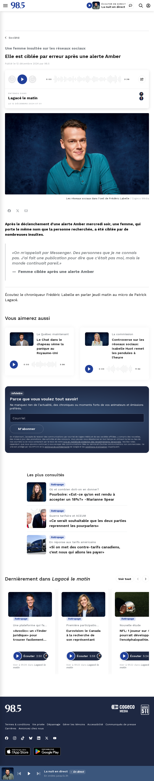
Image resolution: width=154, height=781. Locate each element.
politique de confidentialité (57, 447)
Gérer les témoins (74, 724)
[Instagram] (14, 738)
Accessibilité (95, 724)
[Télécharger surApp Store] (17, 751)
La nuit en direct (113, 6)
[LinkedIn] (38, 738)
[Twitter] (17, 211)
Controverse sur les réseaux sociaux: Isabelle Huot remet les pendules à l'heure (128, 348)
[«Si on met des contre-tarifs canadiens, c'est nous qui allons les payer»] (36, 544)
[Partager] (142, 79)
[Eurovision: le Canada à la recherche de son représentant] (83, 604)
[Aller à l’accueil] (18, 7)
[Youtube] (54, 738)
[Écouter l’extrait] (22, 79)
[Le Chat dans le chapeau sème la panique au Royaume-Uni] (21, 339)
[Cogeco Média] (123, 711)
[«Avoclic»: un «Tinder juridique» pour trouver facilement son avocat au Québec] (30, 604)
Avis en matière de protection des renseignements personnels (92, 442)
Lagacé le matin (22, 98)
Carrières (10, 728)
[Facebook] (9, 211)
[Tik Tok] (22, 738)
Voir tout (124, 579)
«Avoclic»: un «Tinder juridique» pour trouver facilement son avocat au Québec (30, 635)
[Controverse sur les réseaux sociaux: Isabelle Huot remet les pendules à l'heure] (97, 339)
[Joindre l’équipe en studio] (131, 5)
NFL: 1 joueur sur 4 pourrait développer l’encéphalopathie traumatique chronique (136, 635)
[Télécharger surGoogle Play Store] (47, 751)
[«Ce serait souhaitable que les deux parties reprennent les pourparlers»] (36, 518)
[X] (46, 738)
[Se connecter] (148, 5)
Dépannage (53, 724)
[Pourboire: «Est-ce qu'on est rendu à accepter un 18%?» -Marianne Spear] (36, 492)
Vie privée (38, 724)
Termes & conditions (17, 724)
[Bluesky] (30, 738)
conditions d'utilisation (96, 447)
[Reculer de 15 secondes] (12, 79)
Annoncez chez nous (31, 728)
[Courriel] (26, 211)
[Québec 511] (145, 714)
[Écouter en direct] (89, 5)
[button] (19, 774)
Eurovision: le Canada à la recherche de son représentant (83, 635)
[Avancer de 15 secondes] (32, 79)
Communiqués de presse (120, 724)
